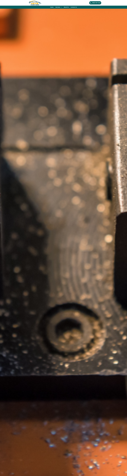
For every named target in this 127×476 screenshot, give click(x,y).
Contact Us (74, 7)
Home (51, 7)
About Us (66, 7)
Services (57, 7)
